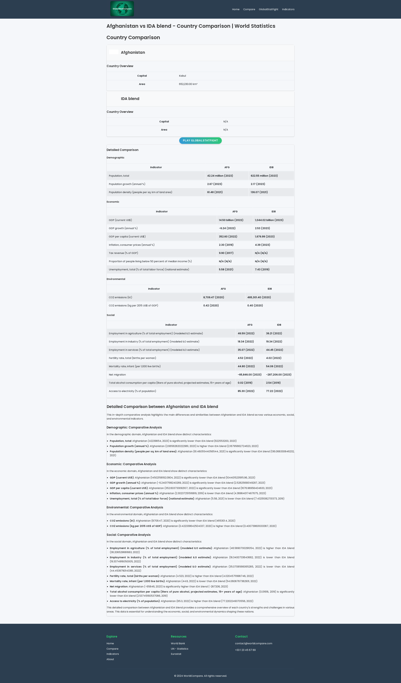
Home (236, 9)
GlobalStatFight (268, 9)
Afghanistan (133, 52)
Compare (249, 9)
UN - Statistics (179, 649)
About (110, 659)
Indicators (288, 9)
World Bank (178, 643)
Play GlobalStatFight (200, 140)
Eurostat (176, 654)
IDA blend (130, 98)
